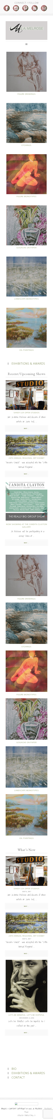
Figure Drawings (27, 94)
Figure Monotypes (26, 196)
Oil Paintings (26, 350)
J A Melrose (26, 28)
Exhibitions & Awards (28, 363)
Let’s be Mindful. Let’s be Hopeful (26, 1015)
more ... (26, 428)
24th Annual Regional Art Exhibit (27, 458)
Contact (18, 1077)
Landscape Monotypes (26, 299)
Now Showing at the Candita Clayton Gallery (26, 525)
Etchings (26, 145)
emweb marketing (25, 1115)
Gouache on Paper (26, 247)
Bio (14, 1069)
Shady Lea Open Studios (27, 412)
